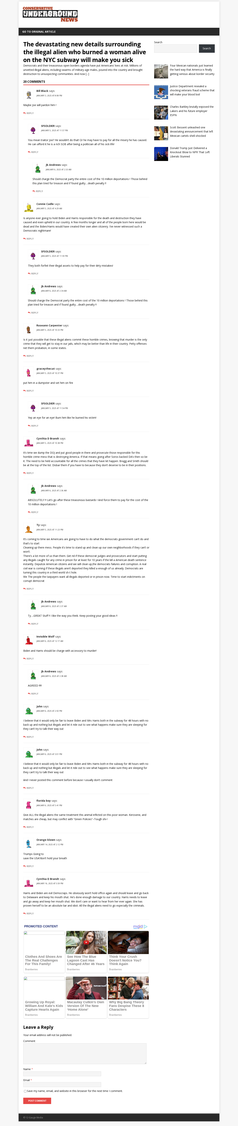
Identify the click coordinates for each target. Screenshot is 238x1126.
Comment (29, 1041)
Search (158, 42)
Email (26, 1080)
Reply (30, 113)
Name (27, 1069)
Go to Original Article (39, 31)
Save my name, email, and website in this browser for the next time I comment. (75, 1091)
